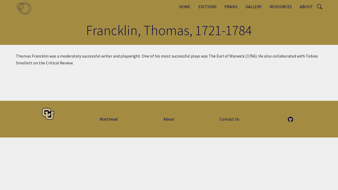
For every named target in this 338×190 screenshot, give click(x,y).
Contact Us (229, 119)
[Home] (26, 8)
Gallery (254, 6)
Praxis (231, 6)
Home (184, 6)
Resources (281, 6)
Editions (207, 6)
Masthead (109, 119)
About (306, 6)
